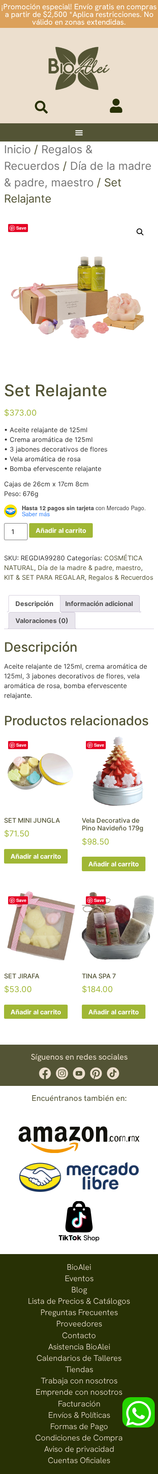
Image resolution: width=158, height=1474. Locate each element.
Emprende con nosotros (79, 1392)
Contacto (79, 1335)
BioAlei (79, 1267)
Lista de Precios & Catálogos (79, 1301)
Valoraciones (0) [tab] (41, 621)
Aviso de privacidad (79, 1449)
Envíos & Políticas (79, 1415)
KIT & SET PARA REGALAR (44, 577)
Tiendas (79, 1369)
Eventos (79, 1278)
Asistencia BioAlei (79, 1346)
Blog (79, 1289)
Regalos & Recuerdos (120, 577)
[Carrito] (91, 109)
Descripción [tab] (34, 604)
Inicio (17, 149)
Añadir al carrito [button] (36, 856)
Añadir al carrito (61, 530)
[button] (140, 232)
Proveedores (79, 1323)
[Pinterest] (96, 1073)
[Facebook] (44, 1073)
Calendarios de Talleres (79, 1358)
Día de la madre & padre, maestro (89, 568)
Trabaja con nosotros (79, 1380)
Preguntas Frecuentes (79, 1312)
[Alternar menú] (79, 133)
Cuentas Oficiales (79, 1460)
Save (21, 228)
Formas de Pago (79, 1426)
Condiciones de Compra (79, 1437)
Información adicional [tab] (99, 604)
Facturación (79, 1403)
